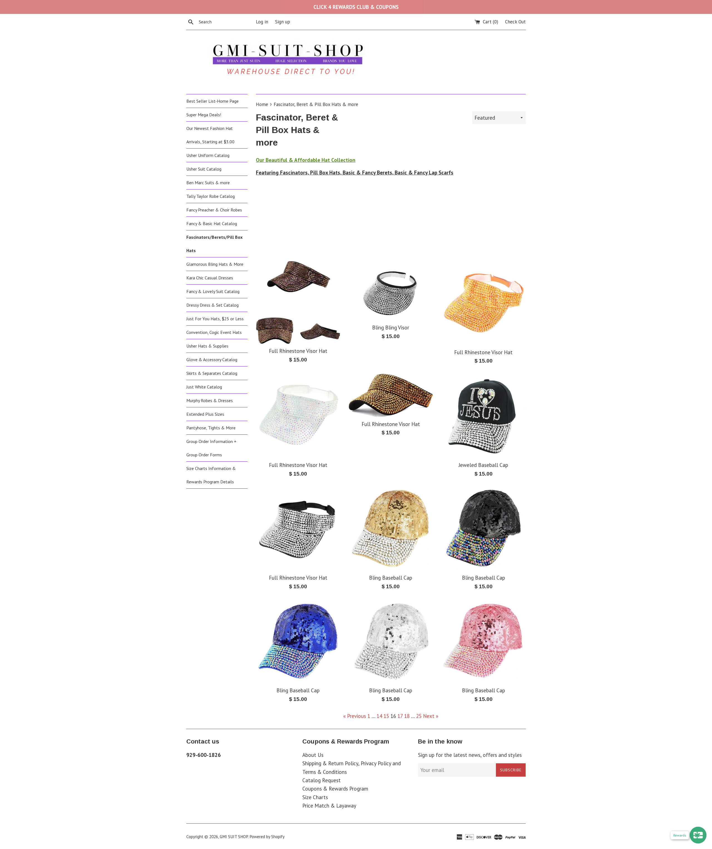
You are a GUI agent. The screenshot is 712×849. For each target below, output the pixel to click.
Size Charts (315, 797)
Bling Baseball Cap (390, 577)
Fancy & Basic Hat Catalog (211, 223)
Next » (430, 716)
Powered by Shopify (267, 836)
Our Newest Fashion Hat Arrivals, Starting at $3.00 (210, 134)
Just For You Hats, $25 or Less (215, 318)
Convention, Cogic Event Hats (214, 332)
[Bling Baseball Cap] (390, 528)
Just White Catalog (204, 387)
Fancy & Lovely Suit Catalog (212, 291)
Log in (262, 22)
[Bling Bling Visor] (390, 291)
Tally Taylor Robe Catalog (210, 196)
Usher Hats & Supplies (207, 346)
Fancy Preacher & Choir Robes (214, 210)
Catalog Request (321, 780)
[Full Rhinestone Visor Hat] (298, 302)
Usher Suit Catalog (203, 169)
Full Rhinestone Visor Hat (298, 351)
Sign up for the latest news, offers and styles (470, 755)
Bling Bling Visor (390, 327)
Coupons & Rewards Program (335, 788)
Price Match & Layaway (329, 805)
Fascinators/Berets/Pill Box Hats (214, 243)
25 (419, 716)
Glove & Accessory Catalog (211, 359)
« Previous (354, 716)
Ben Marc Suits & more (208, 182)
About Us (312, 755)
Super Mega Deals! (203, 114)
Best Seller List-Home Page (212, 101)
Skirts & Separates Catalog (211, 373)
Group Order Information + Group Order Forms (211, 448)
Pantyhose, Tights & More (211, 427)
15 (386, 716)
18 (407, 716)
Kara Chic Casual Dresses (209, 277)
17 (400, 716)
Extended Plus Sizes (205, 414)
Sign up (282, 22)
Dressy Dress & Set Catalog (212, 305)
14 (379, 716)
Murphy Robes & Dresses (209, 400)
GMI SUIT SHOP (234, 836)
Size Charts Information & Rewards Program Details (211, 475)
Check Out (515, 22)
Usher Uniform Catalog (207, 155)
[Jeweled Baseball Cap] (483, 416)
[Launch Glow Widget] (698, 835)
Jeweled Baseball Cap (483, 465)
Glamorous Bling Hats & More (214, 264)
